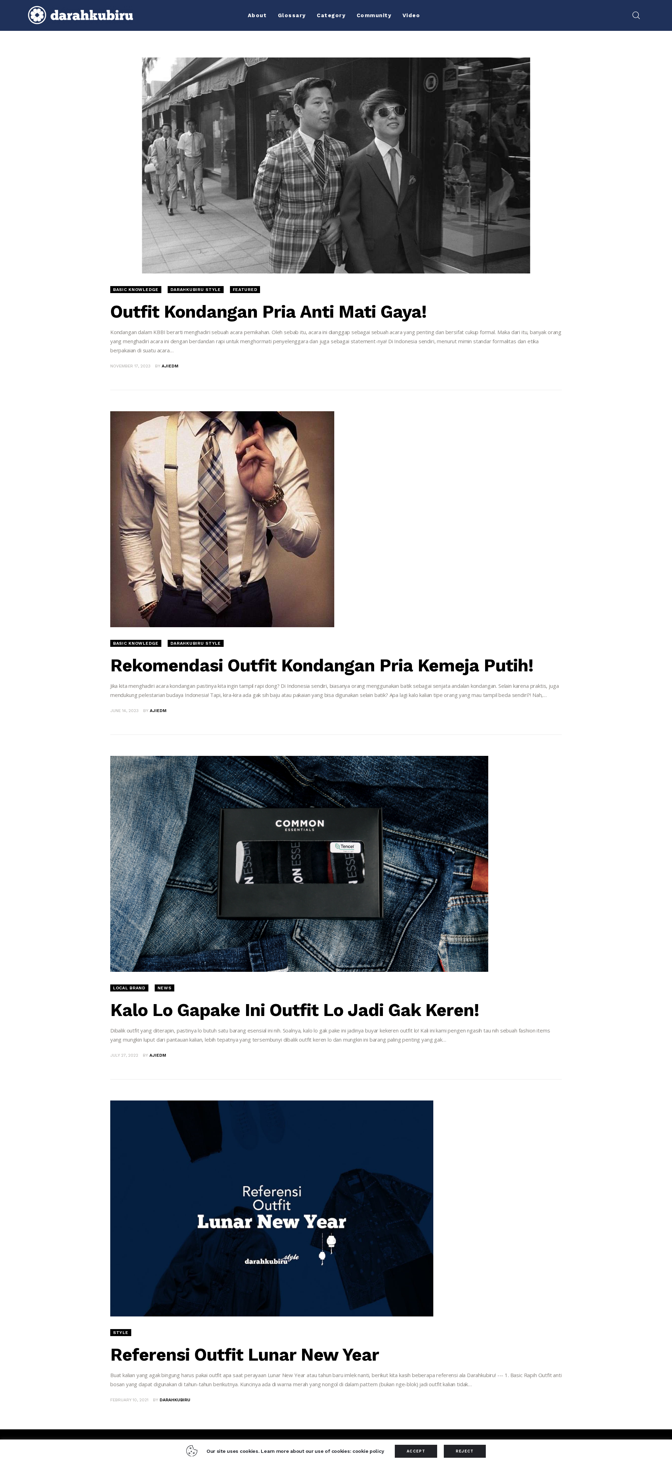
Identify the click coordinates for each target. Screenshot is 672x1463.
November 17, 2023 (130, 366)
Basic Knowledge (136, 289)
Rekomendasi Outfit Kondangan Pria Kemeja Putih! (321, 665)
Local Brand (129, 988)
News (165, 988)
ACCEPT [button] (416, 1451)
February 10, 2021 (129, 1399)
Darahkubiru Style (195, 289)
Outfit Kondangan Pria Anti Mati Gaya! (268, 311)
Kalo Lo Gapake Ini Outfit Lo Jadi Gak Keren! (294, 1010)
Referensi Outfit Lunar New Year (244, 1354)
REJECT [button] (465, 1451)
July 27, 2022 (124, 1055)
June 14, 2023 (124, 710)
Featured (245, 289)
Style (120, 1332)
